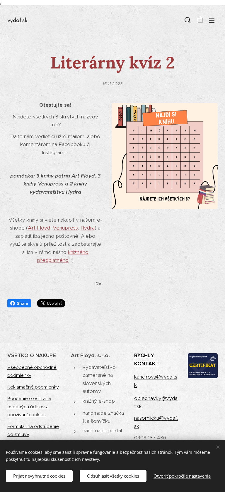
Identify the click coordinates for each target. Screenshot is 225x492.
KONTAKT (146, 363)
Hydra (88, 228)
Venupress (65, 228)
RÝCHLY (144, 355)
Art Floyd (39, 228)
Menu (212, 20)
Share (22, 303)
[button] (187, 20)
